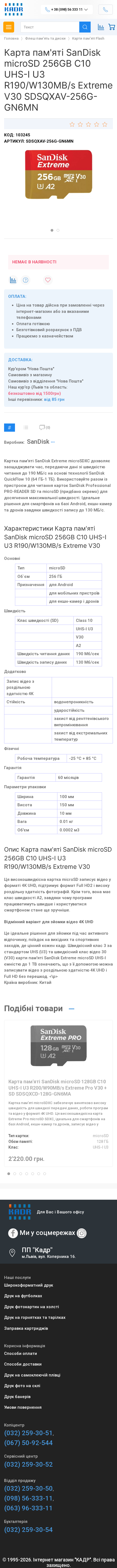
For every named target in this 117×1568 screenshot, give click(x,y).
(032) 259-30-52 (28, 1464)
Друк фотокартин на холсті (31, 1306)
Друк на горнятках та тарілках (35, 1317)
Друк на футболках (23, 1295)
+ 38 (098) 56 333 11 (66, 9)
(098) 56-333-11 (28, 1498)
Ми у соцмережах (47, 1233)
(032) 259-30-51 (28, 1433)
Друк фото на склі (22, 1385)
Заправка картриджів (26, 1328)
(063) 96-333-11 (28, 1508)
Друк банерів (17, 1396)
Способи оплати (20, 1353)
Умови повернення (23, 1407)
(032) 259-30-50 (28, 1488)
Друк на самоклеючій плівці (32, 1375)
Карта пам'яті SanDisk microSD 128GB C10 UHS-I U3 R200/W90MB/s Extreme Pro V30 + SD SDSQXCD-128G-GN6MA (57, 1088)
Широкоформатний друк (28, 1285)
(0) (48, 427)
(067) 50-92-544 (28, 1443)
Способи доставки (23, 1364)
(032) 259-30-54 (28, 1530)
